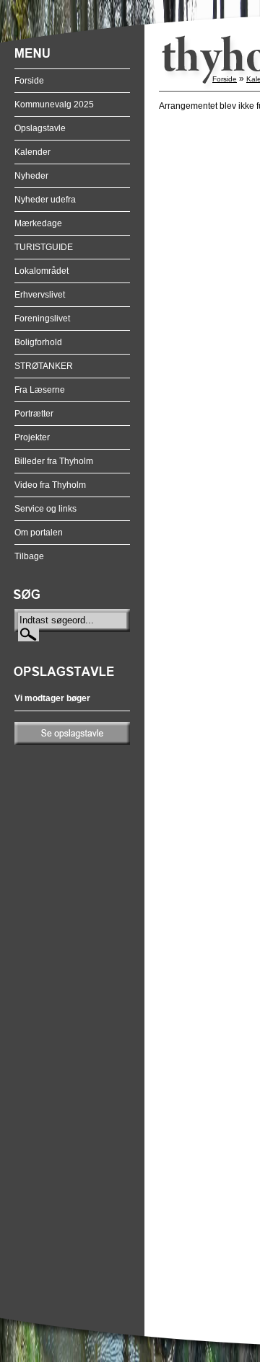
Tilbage (29, 556)
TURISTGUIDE (43, 247)
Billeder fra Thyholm (53, 461)
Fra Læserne (39, 390)
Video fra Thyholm (50, 485)
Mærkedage (38, 223)
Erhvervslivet (39, 295)
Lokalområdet (41, 271)
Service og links (45, 509)
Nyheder (31, 176)
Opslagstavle (40, 128)
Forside (29, 81)
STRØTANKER (43, 366)
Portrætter (33, 414)
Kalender (32, 152)
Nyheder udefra (45, 200)
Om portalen (38, 533)
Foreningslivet (42, 318)
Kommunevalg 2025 (54, 104)
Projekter (32, 437)
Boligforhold (38, 342)
